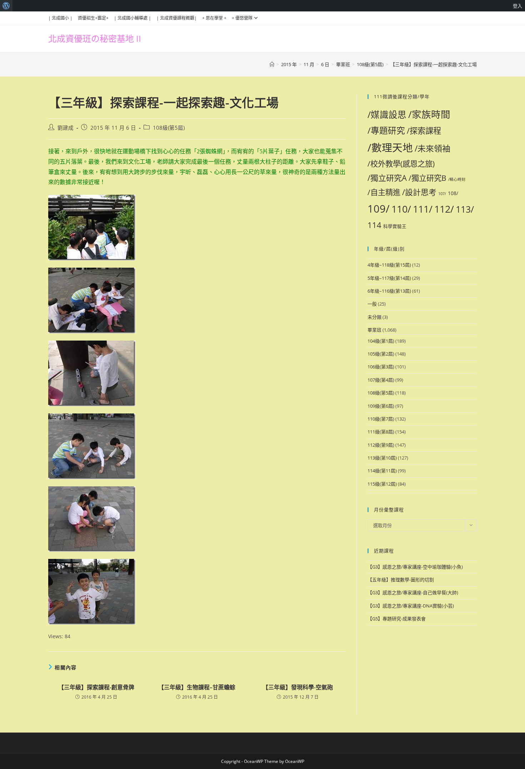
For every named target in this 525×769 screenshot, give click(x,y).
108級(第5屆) (169, 127)
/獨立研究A (387, 177)
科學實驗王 (394, 226)
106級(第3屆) (381, 366)
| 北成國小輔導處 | (132, 18)
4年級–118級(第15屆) (389, 265)
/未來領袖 (432, 148)
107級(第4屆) (381, 380)
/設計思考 (419, 192)
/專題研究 (386, 130)
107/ (442, 193)
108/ (453, 193)
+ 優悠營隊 (242, 18)
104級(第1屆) (381, 341)
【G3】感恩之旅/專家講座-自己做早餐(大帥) (413, 592)
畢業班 (374, 330)
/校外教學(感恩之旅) (401, 163)
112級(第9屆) (381, 445)
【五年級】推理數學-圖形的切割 (401, 579)
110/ (401, 208)
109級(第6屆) (381, 406)
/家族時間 (429, 114)
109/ (379, 209)
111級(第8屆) (381, 431)
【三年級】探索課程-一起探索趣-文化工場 (433, 64)
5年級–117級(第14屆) (389, 278)
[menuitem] (6, 5)
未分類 (374, 317)
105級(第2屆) (381, 354)
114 (374, 224)
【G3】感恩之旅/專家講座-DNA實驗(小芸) (411, 605)
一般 (372, 304)
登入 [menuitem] (517, 6)
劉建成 (66, 127)
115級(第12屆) (382, 484)
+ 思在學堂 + (214, 18)
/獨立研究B (427, 178)
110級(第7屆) (381, 419)
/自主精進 (384, 192)
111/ (422, 208)
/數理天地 (390, 147)
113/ (465, 209)
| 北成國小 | (60, 18)
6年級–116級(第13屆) (389, 291)
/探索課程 (424, 130)
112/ (444, 208)
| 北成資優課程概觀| (176, 18)
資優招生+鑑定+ (93, 18)
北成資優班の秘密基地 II (94, 38)
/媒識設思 (387, 114)
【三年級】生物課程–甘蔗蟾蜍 (196, 687)
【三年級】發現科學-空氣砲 (297, 687)
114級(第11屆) (382, 470)
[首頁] (272, 64)
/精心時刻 (456, 179)
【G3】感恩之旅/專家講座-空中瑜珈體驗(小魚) (415, 567)
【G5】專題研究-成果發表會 (397, 618)
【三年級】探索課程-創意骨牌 (96, 687)
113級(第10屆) (382, 458)
